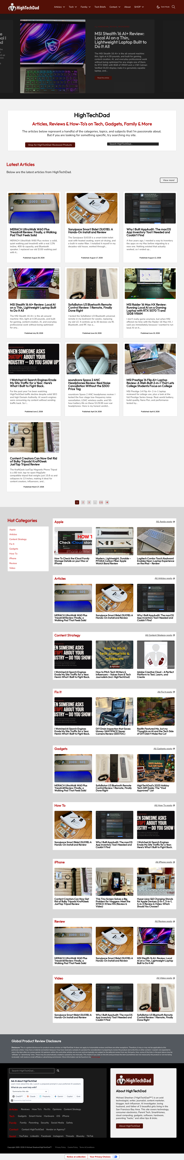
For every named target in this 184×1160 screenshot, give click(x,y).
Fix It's (47, 1109)
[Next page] (107, 502)
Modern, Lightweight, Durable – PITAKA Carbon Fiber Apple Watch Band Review (113, 561)
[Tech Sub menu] (76, 7)
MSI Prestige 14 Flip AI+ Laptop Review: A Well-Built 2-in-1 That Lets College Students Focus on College (150, 383)
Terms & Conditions (87, 1147)
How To (13, 553)
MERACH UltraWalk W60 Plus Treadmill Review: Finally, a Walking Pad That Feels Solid (33, 232)
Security (45, 1122)
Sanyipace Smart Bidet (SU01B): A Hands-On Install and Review (90, 230)
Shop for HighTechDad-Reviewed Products (50, 144)
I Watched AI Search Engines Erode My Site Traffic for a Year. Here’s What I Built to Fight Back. (33, 383)
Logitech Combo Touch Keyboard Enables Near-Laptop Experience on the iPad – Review (155, 561)
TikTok (90, 1136)
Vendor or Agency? (55, 1129)
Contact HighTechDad (33, 1129)
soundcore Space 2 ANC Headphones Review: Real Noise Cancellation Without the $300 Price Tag (89, 384)
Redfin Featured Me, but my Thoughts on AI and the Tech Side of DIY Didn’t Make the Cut (155, 731)
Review (121, 26)
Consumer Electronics (94, 26)
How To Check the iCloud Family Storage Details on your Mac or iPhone (71, 561)
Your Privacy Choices (100, 1156)
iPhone (12, 558)
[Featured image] (33, 208)
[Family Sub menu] (89, 7)
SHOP (137, 6)
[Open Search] (173, 7)
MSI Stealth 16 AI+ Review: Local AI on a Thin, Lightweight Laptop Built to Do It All (33, 307)
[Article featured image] (40, 56)
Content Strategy (18, 539)
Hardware (49, 1116)
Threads (70, 1136)
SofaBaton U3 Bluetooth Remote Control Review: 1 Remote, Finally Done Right (108, 37)
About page (95, 1057)
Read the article (91, 71)
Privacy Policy (60, 1147)
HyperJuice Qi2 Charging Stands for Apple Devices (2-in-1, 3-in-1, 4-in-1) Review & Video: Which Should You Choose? (155, 902)
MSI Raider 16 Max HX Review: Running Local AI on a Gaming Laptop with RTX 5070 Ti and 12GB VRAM (146, 309)
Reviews (25, 1109)
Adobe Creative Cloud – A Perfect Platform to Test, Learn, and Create (155, 674)
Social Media (57, 1122)
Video (129, 26)
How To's (37, 1109)
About (127, 6)
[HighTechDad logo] (135, 1079)
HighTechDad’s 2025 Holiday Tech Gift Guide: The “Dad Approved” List (153, 788)
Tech (71, 6)
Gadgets (112, 26)
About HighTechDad (129, 1125)
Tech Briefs (100, 6)
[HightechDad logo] (24, 7)
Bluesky (80, 1136)
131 (101, 502)
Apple (12, 529)
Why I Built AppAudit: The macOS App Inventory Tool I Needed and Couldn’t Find (149, 232)
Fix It (11, 544)
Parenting (34, 1122)
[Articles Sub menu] (64, 7)
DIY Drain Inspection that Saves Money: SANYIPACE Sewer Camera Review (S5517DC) (113, 731)
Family (84, 6)
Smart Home (35, 1116)
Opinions (57, 1109)
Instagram (58, 1136)
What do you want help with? (24, 1087)
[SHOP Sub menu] (143, 7)
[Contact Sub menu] (119, 7)
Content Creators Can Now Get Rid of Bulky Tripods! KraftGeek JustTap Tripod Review (33, 461)
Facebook (46, 1136)
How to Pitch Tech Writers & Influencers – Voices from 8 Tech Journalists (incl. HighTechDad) (113, 674)
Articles (58, 6)
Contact (113, 6)
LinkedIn (34, 1136)
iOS (58, 1116)
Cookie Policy (73, 1147)
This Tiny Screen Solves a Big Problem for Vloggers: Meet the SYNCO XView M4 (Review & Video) (113, 902)
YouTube (23, 1136)
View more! (168, 180)
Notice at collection (76, 1156)
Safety (69, 1122)
